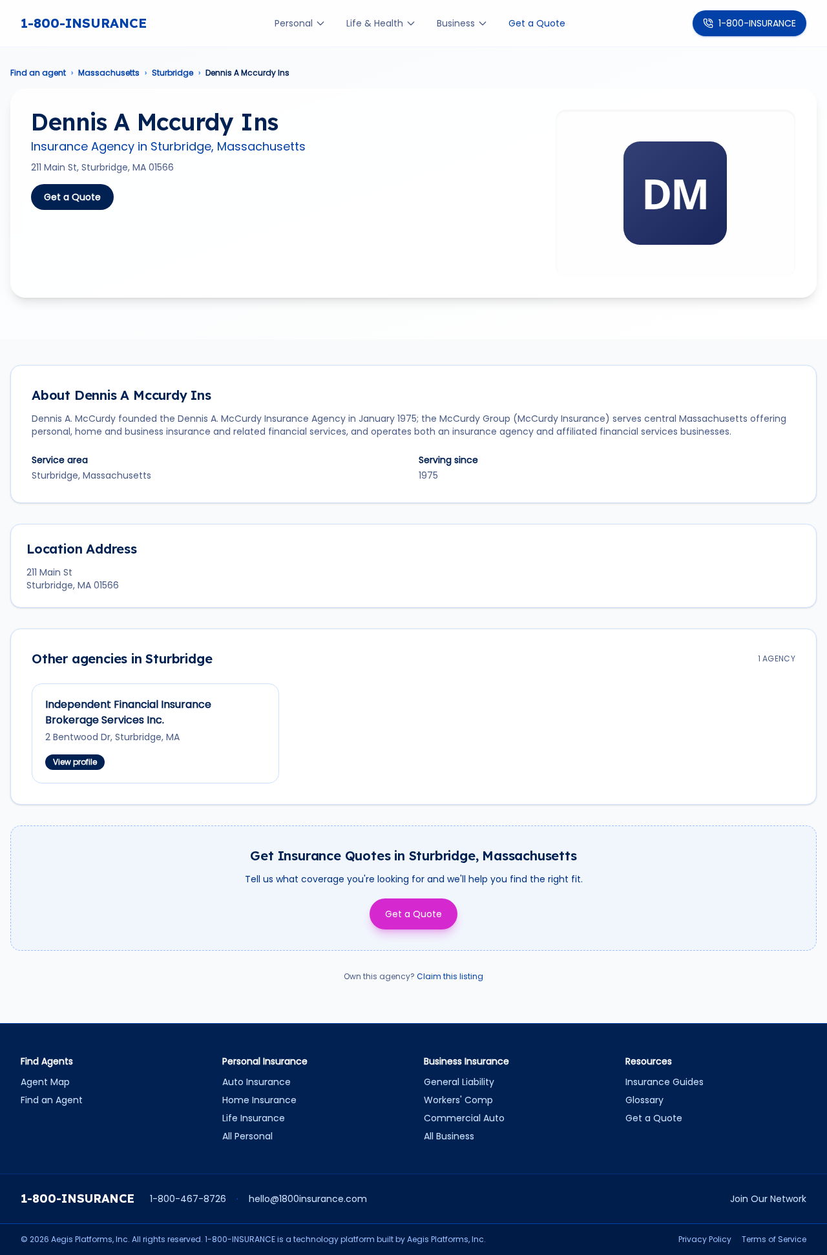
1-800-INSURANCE (84, 23)
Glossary (644, 1100)
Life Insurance (253, 1118)
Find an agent (38, 73)
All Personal (247, 1136)
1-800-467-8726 (188, 1198)
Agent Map (45, 1081)
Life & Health (374, 23)
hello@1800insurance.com (308, 1198)
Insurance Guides (664, 1081)
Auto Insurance (256, 1081)
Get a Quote (536, 23)
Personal (294, 23)
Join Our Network (768, 1198)
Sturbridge (172, 73)
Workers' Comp (458, 1100)
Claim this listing (450, 976)
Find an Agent (52, 1100)
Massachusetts (109, 73)
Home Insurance (259, 1100)
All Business (449, 1136)
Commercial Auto (464, 1118)
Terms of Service (774, 1239)
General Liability (459, 1081)
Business (456, 23)
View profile (75, 761)
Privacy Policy (704, 1239)
